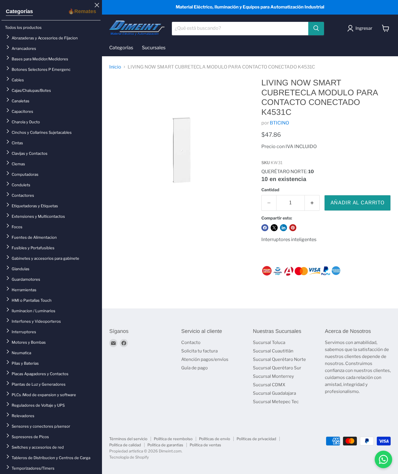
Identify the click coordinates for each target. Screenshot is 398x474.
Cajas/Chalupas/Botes (31, 90)
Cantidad (270, 189)
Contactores (23, 195)
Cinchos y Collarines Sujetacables (42, 132)
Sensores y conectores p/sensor (41, 426)
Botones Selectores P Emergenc (41, 69)
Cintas (17, 143)
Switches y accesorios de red (38, 447)
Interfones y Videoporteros (36, 321)
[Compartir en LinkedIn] (283, 227)
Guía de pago (194, 368)
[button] (361, 28)
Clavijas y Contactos (29, 153)
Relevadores (23, 415)
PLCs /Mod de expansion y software (44, 394)
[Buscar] (316, 28)
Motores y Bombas (29, 342)
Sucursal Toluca (269, 342)
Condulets (21, 184)
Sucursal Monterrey (273, 376)
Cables (18, 80)
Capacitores (22, 111)
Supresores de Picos (30, 436)
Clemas (18, 163)
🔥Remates (82, 11)
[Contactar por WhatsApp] (383, 459)
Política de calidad (125, 445)
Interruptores (24, 331)
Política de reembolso (173, 438)
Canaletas (20, 101)
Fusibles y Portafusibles (33, 247)
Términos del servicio (128, 438)
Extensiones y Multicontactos (38, 216)
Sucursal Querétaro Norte (279, 359)
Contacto (190, 342)
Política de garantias (165, 445)
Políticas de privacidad (256, 438)
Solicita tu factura (199, 351)
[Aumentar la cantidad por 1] (312, 203)
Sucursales (153, 47)
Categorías (19, 11)
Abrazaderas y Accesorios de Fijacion (45, 38)
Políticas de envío (214, 438)
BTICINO (279, 123)
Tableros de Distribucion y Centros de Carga (51, 457)
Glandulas (20, 268)
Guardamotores (26, 279)
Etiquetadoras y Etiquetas (35, 205)
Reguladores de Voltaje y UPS (38, 405)
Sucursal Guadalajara (274, 393)
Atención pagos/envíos (204, 359)
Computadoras (25, 174)
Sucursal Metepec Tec (276, 401)
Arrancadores (24, 48)
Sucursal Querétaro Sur (277, 368)
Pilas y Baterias (25, 363)
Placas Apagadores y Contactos (40, 373)
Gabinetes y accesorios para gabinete (45, 258)
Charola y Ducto (26, 122)
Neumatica (21, 352)
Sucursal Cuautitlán (273, 351)
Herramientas (24, 289)
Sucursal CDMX (269, 384)
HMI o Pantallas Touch (32, 300)
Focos (17, 226)
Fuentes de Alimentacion (34, 237)
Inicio (115, 67)
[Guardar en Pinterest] (292, 227)
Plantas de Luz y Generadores (39, 384)
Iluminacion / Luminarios (33, 310)
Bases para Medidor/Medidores (40, 59)
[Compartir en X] (274, 227)
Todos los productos (23, 27)
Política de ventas (205, 445)
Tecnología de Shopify (129, 457)
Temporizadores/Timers (33, 468)
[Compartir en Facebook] (264, 227)
